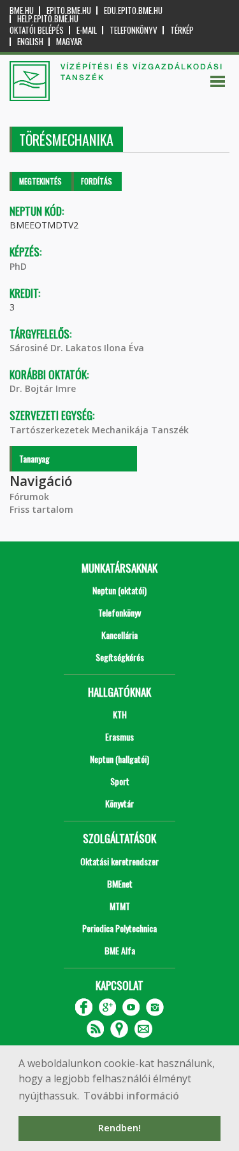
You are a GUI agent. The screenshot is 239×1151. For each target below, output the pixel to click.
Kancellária (119, 634)
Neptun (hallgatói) (119, 758)
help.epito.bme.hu (47, 19)
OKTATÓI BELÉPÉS (37, 30)
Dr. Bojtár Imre (43, 388)
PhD (18, 266)
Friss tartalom (41, 509)
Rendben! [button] (119, 1128)
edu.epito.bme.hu (133, 10)
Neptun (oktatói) (119, 590)
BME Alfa (120, 950)
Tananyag (34, 458)
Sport (119, 781)
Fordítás (96, 181)
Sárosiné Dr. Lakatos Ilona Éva (77, 348)
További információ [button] (131, 1096)
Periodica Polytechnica (119, 928)
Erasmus (119, 736)
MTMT (120, 905)
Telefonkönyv (133, 30)
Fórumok (29, 497)
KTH (120, 714)
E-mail (86, 30)
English (30, 42)
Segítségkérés (120, 657)
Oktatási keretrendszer (119, 861)
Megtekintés (40, 181)
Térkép (182, 30)
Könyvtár (119, 803)
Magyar (69, 42)
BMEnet (120, 883)
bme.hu (22, 10)
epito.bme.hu (69, 10)
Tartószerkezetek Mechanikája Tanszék (99, 430)
